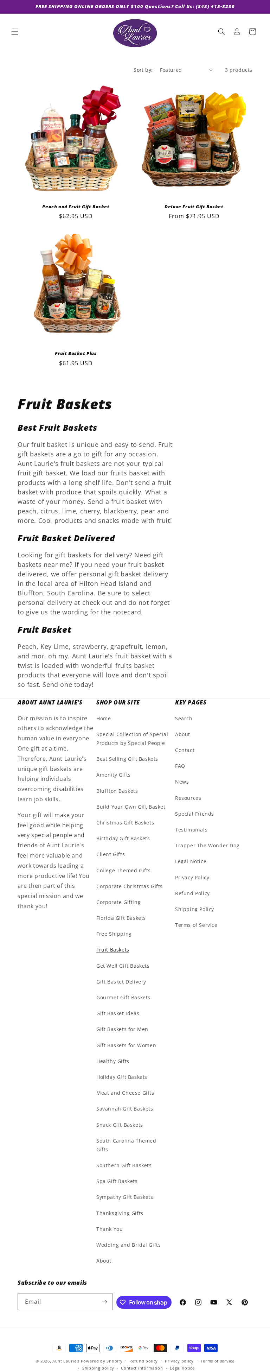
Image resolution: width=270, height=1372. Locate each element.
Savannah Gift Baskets (124, 1108)
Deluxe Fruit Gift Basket (194, 207)
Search (184, 718)
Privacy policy (179, 1361)
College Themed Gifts (123, 870)
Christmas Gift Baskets (125, 822)
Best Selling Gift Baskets (127, 758)
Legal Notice (190, 861)
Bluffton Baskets (117, 791)
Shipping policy (98, 1368)
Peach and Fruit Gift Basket (75, 207)
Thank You (109, 1229)
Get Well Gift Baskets (123, 965)
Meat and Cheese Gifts (125, 1092)
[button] (14, 31)
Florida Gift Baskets (121, 918)
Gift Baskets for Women (126, 1045)
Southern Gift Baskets (124, 1165)
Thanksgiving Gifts (119, 1213)
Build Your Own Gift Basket (131, 806)
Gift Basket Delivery (121, 981)
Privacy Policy (192, 877)
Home (103, 718)
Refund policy (143, 1361)
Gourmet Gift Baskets (123, 997)
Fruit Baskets (112, 949)
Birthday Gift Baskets (123, 838)
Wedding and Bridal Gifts (128, 1244)
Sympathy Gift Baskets (124, 1197)
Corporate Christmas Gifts (129, 886)
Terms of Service (196, 925)
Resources (188, 798)
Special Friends (194, 813)
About (103, 1260)
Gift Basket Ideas (117, 1013)
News (182, 781)
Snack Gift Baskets (119, 1124)
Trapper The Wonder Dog (207, 845)
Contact (184, 750)
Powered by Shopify (102, 1361)
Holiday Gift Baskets (121, 1077)
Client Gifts (110, 854)
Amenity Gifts (113, 774)
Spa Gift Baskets (117, 1181)
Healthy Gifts (112, 1061)
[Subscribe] (104, 1302)
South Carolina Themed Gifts (126, 1145)
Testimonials (191, 829)
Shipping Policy (194, 909)
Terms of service (217, 1361)
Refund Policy (192, 893)
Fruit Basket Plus (76, 353)
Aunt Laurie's (65, 1361)
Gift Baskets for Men (122, 1029)
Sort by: (143, 70)
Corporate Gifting (118, 902)
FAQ (180, 766)
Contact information (142, 1368)
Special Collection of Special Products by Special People (132, 738)
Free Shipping (114, 933)
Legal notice (182, 1368)
